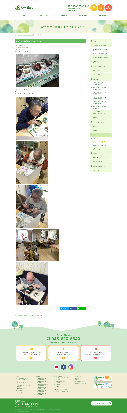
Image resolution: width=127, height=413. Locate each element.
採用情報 (95, 130)
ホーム (94, 41)
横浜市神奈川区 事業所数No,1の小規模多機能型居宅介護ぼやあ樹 (27, 0)
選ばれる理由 (44, 15)
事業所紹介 (96, 79)
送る (81, 308)
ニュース (95, 138)
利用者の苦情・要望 (98, 122)
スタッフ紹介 (96, 75)
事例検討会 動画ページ (99, 166)
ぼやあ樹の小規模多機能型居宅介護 (102, 49)
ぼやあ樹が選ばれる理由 (99, 45)
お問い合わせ (96, 149)
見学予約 (95, 157)
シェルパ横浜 (100, 112)
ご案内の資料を (63, 353)
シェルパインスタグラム (70, 367)
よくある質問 (96, 70)
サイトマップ (96, 170)
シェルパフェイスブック (63, 367)
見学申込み (108, 7)
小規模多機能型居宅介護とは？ (101, 57)
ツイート (64, 308)
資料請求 (95, 153)
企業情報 (95, 126)
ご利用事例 (96, 62)
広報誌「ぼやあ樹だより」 (100, 145)
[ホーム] (16, 35)
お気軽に (31, 353)
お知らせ (95, 135)
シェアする (73, 308)
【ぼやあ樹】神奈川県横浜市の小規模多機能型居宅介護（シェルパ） (46, 409)
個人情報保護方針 (97, 162)
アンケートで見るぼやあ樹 (100, 54)
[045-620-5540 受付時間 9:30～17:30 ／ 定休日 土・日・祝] (78, 7)
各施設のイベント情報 (99, 142)
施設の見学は (95, 353)
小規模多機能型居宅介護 (99, 83)
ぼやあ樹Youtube (56, 367)
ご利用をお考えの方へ (99, 66)
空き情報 (95, 117)
